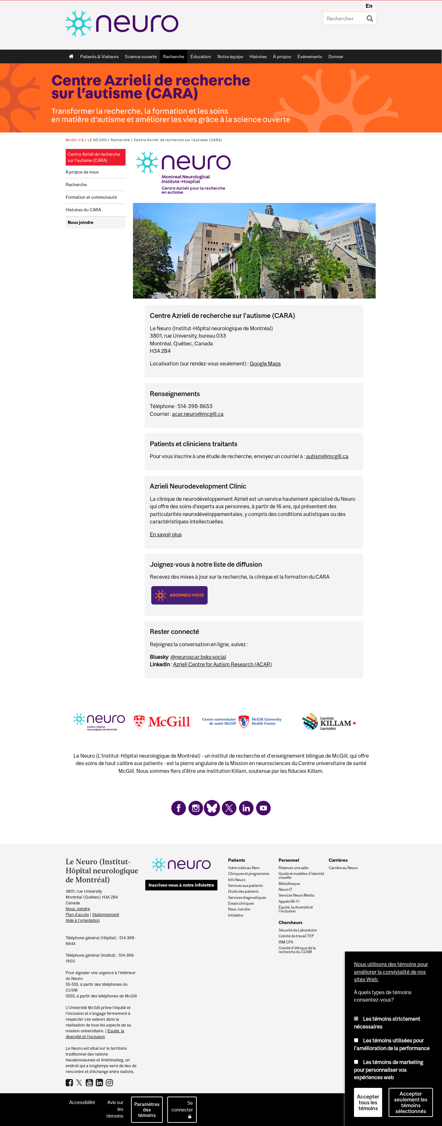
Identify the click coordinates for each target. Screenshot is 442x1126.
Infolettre (235, 915)
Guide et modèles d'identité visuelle (301, 875)
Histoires (258, 56)
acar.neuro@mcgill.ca (198, 414)
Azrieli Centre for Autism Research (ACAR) (222, 664)
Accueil (71, 56)
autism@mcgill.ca (327, 456)
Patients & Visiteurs (97, 58)
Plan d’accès (77, 914)
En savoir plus (166, 534)
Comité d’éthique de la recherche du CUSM (297, 950)
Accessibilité (82, 1102)
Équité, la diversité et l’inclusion (296, 909)
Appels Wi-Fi (289, 901)
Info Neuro (236, 880)
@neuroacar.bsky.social (198, 657)
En (369, 6)
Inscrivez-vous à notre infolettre (181, 885)
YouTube (90, 1082)
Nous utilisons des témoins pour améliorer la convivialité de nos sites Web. (391, 971)
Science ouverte (139, 58)
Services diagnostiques (247, 898)
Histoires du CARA (83, 209)
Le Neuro (97, 140)
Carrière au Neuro (343, 868)
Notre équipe (230, 56)
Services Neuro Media (296, 895)
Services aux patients (245, 886)
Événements (308, 58)
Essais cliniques (241, 903)
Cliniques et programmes (248, 874)
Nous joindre (80, 222)
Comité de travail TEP (296, 936)
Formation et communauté (91, 197)
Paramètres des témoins (147, 1109)
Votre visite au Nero (244, 868)
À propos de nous (82, 172)
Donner (335, 56)
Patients (236, 860)
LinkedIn (100, 1082)
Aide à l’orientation (83, 920)
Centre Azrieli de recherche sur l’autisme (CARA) (178, 140)
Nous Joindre (78, 908)
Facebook (70, 1082)
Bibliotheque (289, 884)
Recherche (172, 58)
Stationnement (105, 914)
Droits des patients (243, 891)
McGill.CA (75, 140)
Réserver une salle (293, 868)
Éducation (201, 56)
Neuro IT (286, 889)
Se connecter (182, 1106)
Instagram (110, 1082)
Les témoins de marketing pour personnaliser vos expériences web (388, 1069)
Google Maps (265, 363)
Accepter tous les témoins (368, 1102)
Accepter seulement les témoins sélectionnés (410, 1102)
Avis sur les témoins (114, 1109)
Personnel (289, 860)
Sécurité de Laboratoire (298, 930)
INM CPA (286, 942)
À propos (280, 58)
